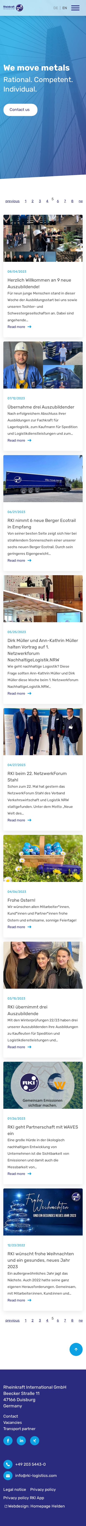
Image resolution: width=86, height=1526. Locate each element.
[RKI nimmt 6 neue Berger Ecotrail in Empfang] (42, 478)
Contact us (20, 109)
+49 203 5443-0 (30, 1464)
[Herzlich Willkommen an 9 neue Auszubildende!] (42, 238)
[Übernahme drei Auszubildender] (42, 365)
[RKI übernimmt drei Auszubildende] (42, 965)
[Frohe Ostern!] (42, 858)
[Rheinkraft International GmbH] (13, 8)
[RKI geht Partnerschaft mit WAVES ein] (42, 1085)
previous (12, 201)
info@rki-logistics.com (36, 1475)
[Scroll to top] (76, 1349)
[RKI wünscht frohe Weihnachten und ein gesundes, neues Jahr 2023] (42, 1211)
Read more (17, 327)
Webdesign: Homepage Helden (36, 1506)
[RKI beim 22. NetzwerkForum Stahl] (42, 731)
